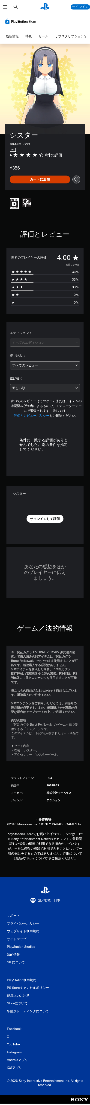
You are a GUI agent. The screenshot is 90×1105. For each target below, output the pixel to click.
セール (43, 36)
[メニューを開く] (5, 7)
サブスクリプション (69, 36)
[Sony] (79, 1102)
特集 (28, 36)
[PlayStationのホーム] (45, 6)
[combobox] (45, 343)
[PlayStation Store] (21, 21)
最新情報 (12, 36)
